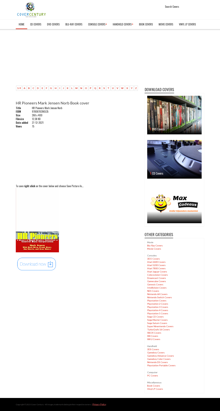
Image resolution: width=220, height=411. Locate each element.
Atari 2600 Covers (156, 262)
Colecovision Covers (157, 274)
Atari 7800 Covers (156, 268)
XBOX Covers (154, 332)
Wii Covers (152, 336)
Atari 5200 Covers (156, 265)
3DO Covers (153, 258)
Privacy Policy (99, 404)
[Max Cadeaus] (174, 203)
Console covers (96, 24)
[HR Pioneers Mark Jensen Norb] (37, 263)
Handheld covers (122, 24)
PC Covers (152, 375)
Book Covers (146, 24)
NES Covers (153, 291)
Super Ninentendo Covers (160, 326)
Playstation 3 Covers (157, 307)
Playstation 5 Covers (157, 313)
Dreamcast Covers (156, 278)
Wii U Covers (153, 339)
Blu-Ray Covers (73, 24)
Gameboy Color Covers (159, 359)
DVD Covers (53, 24)
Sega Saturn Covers (157, 323)
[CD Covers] (174, 159)
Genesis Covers (155, 284)
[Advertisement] (78, 59)
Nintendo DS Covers (157, 362)
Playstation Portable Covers (161, 365)
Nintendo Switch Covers (159, 297)
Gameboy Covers (156, 352)
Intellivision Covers (157, 287)
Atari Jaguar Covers (157, 271)
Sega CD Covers (155, 316)
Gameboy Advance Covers (160, 355)
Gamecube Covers (156, 281)
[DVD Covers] (174, 115)
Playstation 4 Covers (157, 310)
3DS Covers (153, 349)
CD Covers (35, 24)
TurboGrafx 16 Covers (158, 329)
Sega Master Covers (157, 319)
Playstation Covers (156, 300)
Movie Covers (166, 24)
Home (21, 24)
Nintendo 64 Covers (157, 294)
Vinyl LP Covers (187, 24)
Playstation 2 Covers (157, 303)
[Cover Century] (32, 9)
